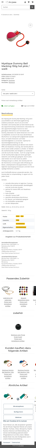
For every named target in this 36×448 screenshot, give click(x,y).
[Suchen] (32, 7)
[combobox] (18, 94)
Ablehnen (18, 417)
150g (17, 220)
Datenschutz (16, 442)
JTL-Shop (21, 445)
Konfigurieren (18, 412)
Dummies (12, 80)
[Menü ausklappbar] (2, 1)
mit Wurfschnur (20, 223)
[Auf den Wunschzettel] (30, 25)
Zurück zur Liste (7, 14)
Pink (22, 216)
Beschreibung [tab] (7, 113)
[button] (25, 2)
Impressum (6, 442)
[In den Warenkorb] (3, 21)
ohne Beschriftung (21, 227)
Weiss (17, 216)
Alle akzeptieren (18, 406)
